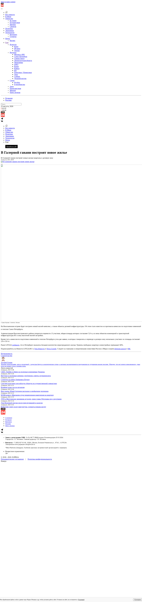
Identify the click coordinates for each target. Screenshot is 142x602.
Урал (16, 74)
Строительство (6, 356)
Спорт (12, 80)
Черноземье (18, 62)
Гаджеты (13, 37)
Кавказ (16, 68)
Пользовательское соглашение (12, 459)
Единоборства (19, 84)
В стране (13, 21)
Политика (9, 29)
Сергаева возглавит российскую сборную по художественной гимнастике (29, 383)
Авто (12, 86)
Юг (15, 70)
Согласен (137, 600)
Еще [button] (7, 142)
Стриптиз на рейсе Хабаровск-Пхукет (15, 380)
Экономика (9, 31)
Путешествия (15, 23)
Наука (7, 38)
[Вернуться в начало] (2, 6)
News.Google (51, 349)
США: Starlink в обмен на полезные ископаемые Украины (23, 372)
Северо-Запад (19, 58)
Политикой (81, 599)
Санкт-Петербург (20, 56)
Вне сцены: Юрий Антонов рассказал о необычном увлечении (24, 391)
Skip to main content (8, 2)
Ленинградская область (23, 60)
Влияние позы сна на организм (13, 387)
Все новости (10, 15)
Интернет (13, 35)
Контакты (8, 422)
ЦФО (16, 64)
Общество (9, 19)
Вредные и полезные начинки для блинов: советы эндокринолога (26, 376)
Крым (16, 66)
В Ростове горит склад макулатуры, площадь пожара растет (23, 407)
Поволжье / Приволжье (23, 72)
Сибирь (17, 76)
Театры (17, 50)
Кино (16, 46)
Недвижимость (6, 354)
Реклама (8, 100)
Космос (12, 40)
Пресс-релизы (15, 92)
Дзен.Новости (39, 349)
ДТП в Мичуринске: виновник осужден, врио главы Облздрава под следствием (31, 399)
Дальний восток (20, 78)
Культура (13, 44)
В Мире (8, 17)
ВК (129, 349)
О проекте (8, 418)
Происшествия (15, 88)
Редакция (8, 98)
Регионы (13, 52)
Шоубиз (13, 25)
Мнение (13, 90)
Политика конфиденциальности (40, 459)
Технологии (9, 33)
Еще (7, 42)
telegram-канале (120, 349)
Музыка (17, 48)
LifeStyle (13, 27)
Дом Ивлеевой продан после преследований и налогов (22, 403)
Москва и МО (19, 54)
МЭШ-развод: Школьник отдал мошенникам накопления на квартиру (27, 395)
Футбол (17, 82)
